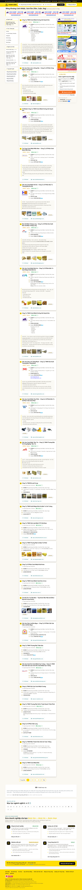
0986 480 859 (33, 532)
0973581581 (29, 751)
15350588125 (26, 492)
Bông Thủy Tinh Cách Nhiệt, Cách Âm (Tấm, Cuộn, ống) (10, 56)
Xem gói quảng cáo (52, 836)
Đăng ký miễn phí (72, 4)
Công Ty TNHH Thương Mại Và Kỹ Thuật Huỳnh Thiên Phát (38, 704)
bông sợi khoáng (10, 80)
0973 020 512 (33, 411)
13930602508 (26, 695)
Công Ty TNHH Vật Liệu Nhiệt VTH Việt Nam (34, 523)
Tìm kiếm (61, 4)
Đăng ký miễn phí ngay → (67, 863)
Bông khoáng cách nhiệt (11, 71)
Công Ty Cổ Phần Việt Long (30, 724)
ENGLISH (75, 1)
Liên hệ (6, 873)
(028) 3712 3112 (27, 712)
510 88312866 (26, 606)
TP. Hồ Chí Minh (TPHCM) (11, 33)
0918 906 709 (37, 636)
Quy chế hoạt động (28, 871)
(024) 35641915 (34, 234)
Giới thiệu (55, 1)
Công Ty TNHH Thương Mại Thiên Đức (32, 645)
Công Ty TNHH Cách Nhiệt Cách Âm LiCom (34, 581)
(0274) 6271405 (34, 634)
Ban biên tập (14, 871)
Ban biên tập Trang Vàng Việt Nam (20, 794)
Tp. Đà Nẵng (8, 40)
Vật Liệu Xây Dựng (11, 49)
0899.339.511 (33, 675)
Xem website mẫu (15, 855)
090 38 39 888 (37, 31)
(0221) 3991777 (27, 514)
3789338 (25, 749)
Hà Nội (7, 31)
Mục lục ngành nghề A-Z (46, 1)
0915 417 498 (33, 196)
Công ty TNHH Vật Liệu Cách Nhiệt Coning (34, 686)
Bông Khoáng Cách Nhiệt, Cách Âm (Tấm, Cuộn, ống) (11, 23)
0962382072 (26, 653)
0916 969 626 (37, 198)
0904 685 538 (30, 533)
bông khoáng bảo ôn (11, 76)
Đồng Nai (8, 35)
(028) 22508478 (27, 770)
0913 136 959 (37, 375)
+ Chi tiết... (50, 59)
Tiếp (44, 780)
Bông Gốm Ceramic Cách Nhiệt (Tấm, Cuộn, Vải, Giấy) (11, 63)
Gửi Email (26, 62)
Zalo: (65, 101)
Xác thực (20, 871)
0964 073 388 (37, 236)
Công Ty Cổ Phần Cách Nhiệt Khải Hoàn (33, 564)
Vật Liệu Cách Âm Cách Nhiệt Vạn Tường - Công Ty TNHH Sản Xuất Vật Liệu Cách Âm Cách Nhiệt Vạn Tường (38, 664)
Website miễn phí (70, 871)
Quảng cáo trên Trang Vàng (65, 1)
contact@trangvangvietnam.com (26, 886)
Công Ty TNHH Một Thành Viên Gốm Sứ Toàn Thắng (36, 742)
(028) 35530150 (27, 572)
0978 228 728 (33, 160)
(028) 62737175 (27, 550)
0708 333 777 (33, 79)
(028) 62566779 (34, 373)
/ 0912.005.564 (65, 99)
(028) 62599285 (34, 30)
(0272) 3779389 (27, 732)
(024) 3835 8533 (34, 280)
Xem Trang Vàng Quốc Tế (54, 856)
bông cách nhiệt (10, 78)
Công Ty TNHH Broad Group (30, 483)
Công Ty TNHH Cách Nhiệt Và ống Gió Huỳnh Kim (36, 20)
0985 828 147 (26, 532)
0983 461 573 (30, 655)
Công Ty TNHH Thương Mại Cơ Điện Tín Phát (34, 543)
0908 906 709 (42, 634)
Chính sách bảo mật (38, 871)
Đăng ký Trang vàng (48, 871)
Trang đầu (22, 780)
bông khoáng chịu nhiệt (11, 74)
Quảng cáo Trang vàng (59, 871)
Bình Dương (8, 37)
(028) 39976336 (27, 588)
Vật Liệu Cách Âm (11, 60)
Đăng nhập (72, 95)
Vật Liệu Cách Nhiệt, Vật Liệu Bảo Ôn (11, 52)
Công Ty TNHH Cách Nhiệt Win (30, 762)
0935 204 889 (33, 454)
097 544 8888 (37, 281)
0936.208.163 (37, 677)
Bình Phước (8, 42)
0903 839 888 (37, 121)
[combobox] (31, 4)
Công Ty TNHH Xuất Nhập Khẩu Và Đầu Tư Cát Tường (37, 506)
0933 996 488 (37, 455)
